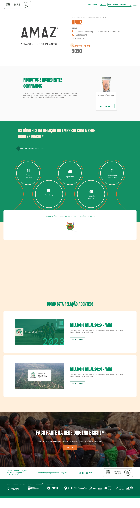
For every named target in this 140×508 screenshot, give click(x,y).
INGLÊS (103, 5)
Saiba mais (77, 339)
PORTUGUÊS (92, 5)
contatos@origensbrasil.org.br (52, 473)
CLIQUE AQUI (70, 447)
